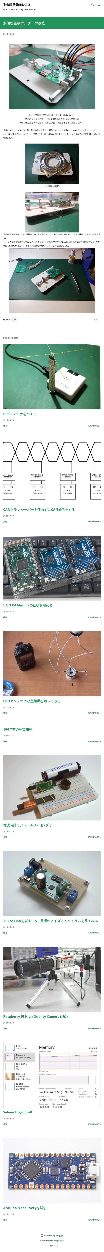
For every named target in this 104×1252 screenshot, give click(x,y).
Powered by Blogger (54, 1235)
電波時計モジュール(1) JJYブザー (29, 825)
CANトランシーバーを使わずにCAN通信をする (39, 509)
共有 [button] (96, 319)
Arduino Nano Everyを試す (25, 1208)
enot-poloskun (58, 1241)
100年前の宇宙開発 (17, 729)
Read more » (94, 426)
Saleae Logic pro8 (17, 1112)
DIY (14, 319)
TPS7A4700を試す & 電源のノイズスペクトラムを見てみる (50, 920)
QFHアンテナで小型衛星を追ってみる (32, 701)
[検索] (92, 5)
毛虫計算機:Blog (16, 4)
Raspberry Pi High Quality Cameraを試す (36, 1016)
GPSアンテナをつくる (20, 414)
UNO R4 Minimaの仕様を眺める (28, 605)
